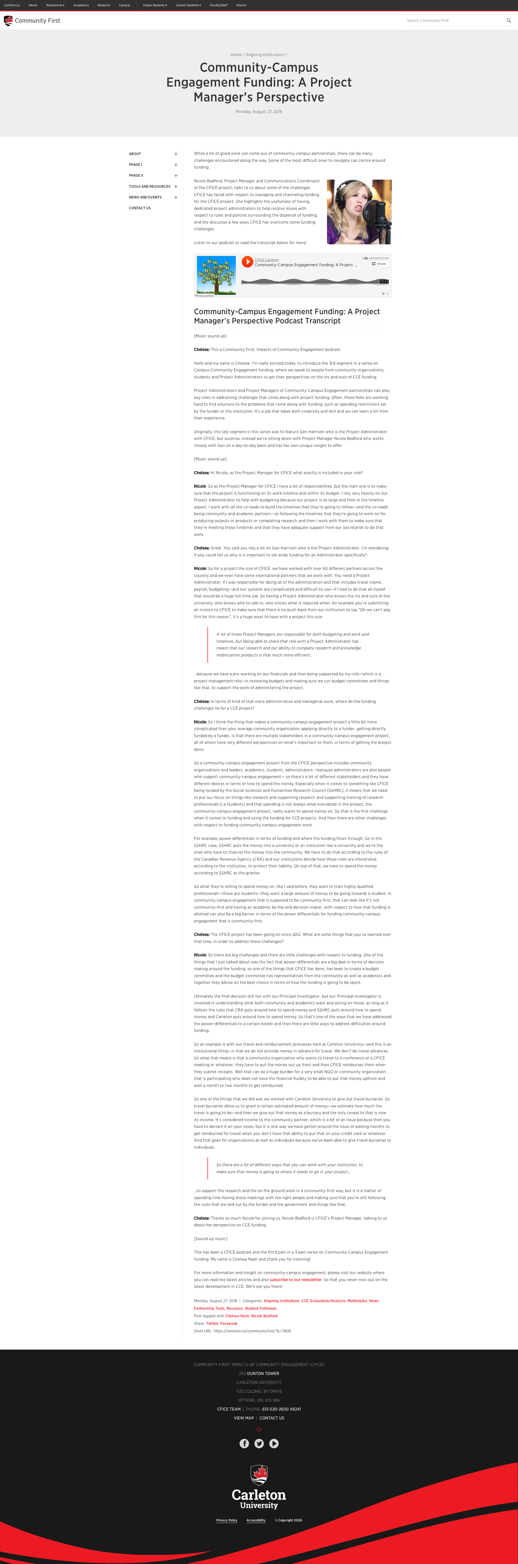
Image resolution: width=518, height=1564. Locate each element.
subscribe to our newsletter (296, 1279)
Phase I (135, 165)
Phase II (136, 175)
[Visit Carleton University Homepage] (259, 1487)
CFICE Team (229, 1409)
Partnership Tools (209, 1308)
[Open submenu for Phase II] (176, 175)
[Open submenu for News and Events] (176, 197)
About (33, 5)
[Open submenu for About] (176, 154)
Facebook (229, 1323)
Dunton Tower (263, 1373)
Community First (37, 20)
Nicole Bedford (264, 1316)
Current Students (187, 5)
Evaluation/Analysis (328, 1301)
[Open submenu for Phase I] (176, 164)
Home (236, 54)
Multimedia (357, 1301)
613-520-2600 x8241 (281, 1409)
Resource (235, 1308)
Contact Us (140, 208)
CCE (304, 1301)
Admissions (54, 5)
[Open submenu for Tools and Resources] (176, 186)
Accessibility (256, 1520)
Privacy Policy (226, 1520)
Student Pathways (261, 1308)
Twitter (212, 1323)
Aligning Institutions (265, 54)
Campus (124, 5)
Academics (81, 5)
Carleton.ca (12, 5)
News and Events (145, 197)
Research (104, 5)
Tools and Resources (150, 186)
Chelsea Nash (237, 1316)
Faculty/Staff (218, 5)
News (374, 1301)
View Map (244, 1418)
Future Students (154, 5)
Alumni (241, 5)
